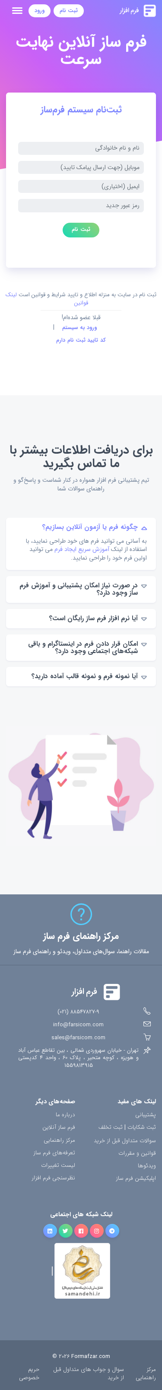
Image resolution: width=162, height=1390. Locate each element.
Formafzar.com (90, 1356)
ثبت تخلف (110, 1128)
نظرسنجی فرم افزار (53, 1178)
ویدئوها (147, 1166)
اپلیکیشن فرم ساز (136, 1179)
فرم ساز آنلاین (58, 1128)
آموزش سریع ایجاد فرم (81, 549)
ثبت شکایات (141, 1128)
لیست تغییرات (58, 1166)
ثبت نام (69, 10)
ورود (39, 10)
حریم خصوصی (29, 1374)
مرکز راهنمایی (59, 1141)
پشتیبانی (145, 1115)
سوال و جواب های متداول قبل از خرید (88, 1374)
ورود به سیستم (79, 327)
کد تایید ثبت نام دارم (81, 340)
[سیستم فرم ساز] (120, 11)
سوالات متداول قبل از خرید (125, 1141)
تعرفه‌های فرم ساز (54, 1153)
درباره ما (65, 1115)
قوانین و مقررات (137, 1154)
